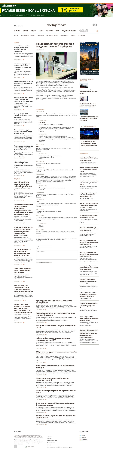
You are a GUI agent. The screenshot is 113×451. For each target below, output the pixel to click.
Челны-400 (41, 35)
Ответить (38, 117)
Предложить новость (69, 31)
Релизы (73, 35)
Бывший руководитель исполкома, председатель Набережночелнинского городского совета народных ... (23, 154)
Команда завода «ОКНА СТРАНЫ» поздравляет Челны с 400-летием (23, 115)
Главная (17, 31)
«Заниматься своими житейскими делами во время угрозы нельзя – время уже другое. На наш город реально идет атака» (23, 308)
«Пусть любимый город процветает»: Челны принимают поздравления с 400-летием (23, 164)
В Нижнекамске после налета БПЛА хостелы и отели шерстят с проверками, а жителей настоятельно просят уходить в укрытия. (23, 317)
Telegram (83, 435)
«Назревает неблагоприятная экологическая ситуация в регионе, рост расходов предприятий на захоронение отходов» (23, 231)
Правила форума (51, 442)
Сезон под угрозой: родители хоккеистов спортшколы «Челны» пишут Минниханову (89, 158)
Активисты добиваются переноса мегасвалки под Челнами (89, 216)
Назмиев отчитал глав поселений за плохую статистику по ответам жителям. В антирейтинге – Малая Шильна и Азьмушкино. (23, 295)
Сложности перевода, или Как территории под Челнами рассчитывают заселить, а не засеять (22, 252)
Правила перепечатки (52, 440)
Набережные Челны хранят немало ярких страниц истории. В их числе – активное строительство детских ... (23, 55)
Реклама (49, 444)
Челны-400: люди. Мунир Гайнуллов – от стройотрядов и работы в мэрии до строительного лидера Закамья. (23, 218)
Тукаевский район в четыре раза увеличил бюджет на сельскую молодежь (23, 83)
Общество (49, 31)
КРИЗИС (16, 35)
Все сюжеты (81, 35)
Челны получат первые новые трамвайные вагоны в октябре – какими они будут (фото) (88, 294)
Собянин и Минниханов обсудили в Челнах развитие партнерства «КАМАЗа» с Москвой (89, 205)
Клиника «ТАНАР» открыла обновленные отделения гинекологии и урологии (89, 143)
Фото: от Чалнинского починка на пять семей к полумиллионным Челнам (89, 169)
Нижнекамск (64, 35)
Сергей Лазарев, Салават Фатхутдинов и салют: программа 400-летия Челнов (89, 318)
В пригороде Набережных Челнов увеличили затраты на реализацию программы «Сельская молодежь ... (23, 89)
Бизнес (33, 31)
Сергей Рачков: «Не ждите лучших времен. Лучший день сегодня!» (22, 270)
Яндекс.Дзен (84, 439)
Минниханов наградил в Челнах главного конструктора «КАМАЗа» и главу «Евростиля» (23, 99)
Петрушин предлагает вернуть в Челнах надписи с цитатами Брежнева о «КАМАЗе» (23, 148)
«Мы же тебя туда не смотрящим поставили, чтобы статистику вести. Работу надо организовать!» (23, 288)
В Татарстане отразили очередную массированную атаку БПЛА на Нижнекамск (89, 118)
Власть (41, 31)
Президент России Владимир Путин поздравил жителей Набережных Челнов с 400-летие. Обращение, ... (23, 137)
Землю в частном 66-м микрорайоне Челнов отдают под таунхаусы (89, 91)
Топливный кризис (52, 35)
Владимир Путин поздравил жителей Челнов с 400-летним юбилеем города (23, 131)
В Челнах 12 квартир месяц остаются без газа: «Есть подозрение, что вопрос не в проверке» (22, 66)
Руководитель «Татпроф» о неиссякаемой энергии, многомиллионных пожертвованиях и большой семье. (23, 276)
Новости (25, 31)
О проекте (49, 436)
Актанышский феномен (28, 35)
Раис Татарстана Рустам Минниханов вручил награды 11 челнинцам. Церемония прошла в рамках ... (23, 105)
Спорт (57, 31)
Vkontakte (83, 437)
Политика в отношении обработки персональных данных (59, 447)
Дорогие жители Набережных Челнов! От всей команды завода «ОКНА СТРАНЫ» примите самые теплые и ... (23, 121)
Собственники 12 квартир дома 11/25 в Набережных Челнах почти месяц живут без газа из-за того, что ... (23, 73)
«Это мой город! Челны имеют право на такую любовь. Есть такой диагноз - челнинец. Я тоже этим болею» (23, 186)
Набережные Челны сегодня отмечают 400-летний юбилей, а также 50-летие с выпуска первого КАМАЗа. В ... (23, 171)
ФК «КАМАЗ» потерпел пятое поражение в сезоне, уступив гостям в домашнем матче (88, 105)
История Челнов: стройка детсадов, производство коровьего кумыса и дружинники (21, 48)
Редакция (49, 438)
